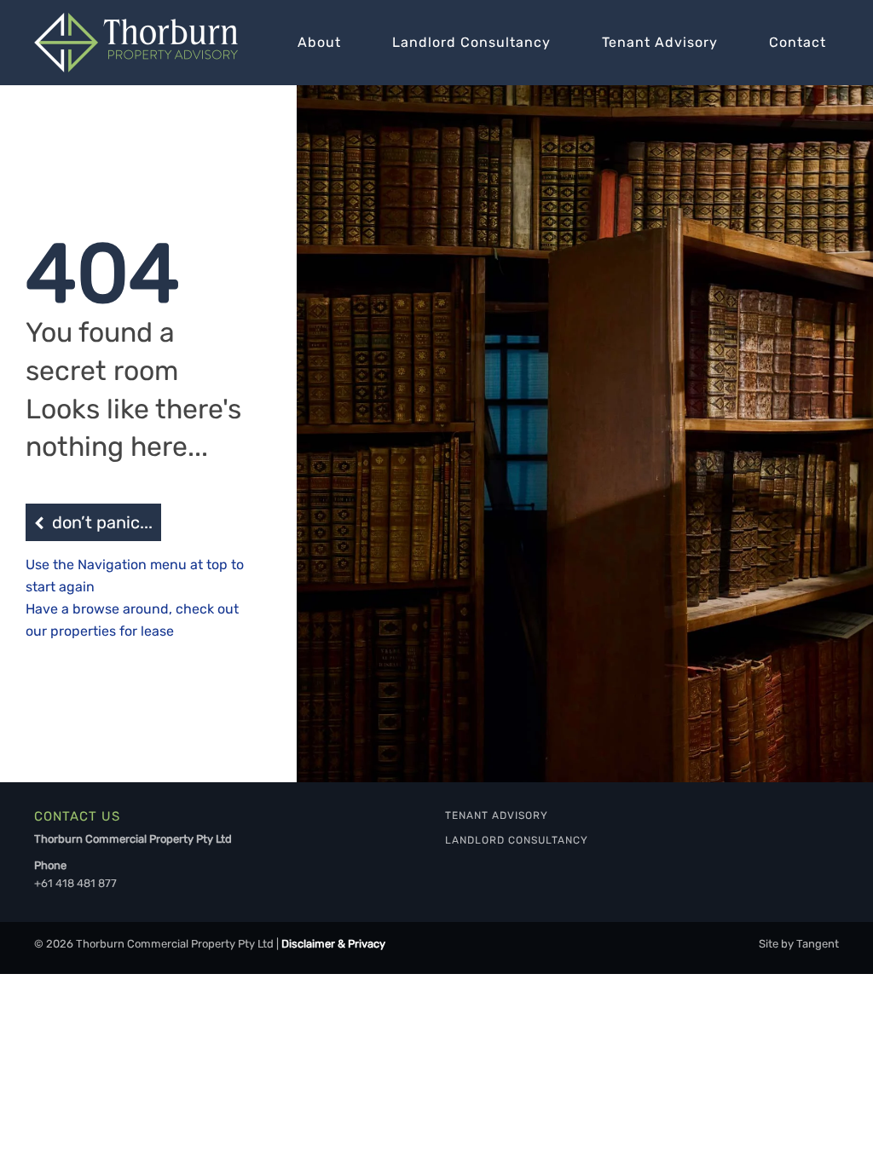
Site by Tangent (799, 943)
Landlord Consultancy (471, 42)
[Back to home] (136, 43)
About (319, 42)
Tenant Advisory (660, 42)
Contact (797, 42)
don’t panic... (102, 522)
